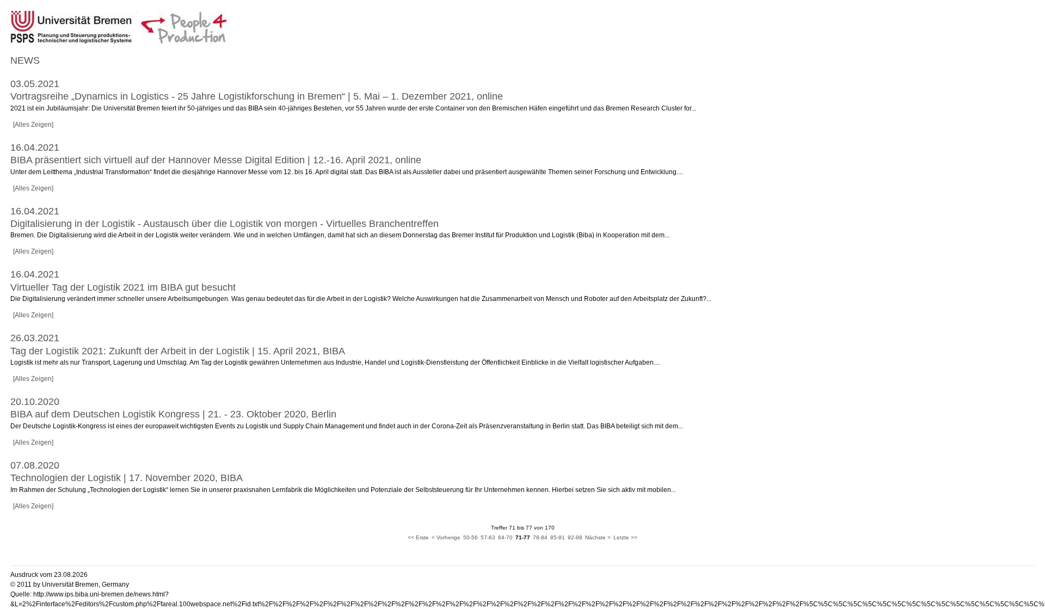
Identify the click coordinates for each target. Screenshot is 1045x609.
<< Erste (418, 537)
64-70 (505, 537)
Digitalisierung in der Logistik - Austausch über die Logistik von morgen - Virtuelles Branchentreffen (224, 223)
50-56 (470, 537)
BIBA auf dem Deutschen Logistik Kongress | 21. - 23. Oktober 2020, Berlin (173, 414)
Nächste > (598, 537)
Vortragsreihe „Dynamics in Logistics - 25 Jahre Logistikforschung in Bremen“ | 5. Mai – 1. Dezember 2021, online (256, 96)
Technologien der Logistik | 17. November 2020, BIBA (126, 477)
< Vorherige (446, 537)
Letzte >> (625, 537)
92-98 (575, 537)
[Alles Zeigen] (33, 124)
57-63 (488, 537)
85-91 (557, 537)
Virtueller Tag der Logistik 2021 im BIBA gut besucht (123, 287)
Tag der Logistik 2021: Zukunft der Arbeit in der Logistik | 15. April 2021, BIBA (177, 351)
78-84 (540, 537)
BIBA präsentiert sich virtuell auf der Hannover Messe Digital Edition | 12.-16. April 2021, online (215, 160)
